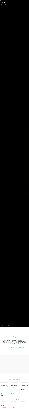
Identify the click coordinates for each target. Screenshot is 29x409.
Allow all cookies (5, 407)
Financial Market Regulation (20, 347)
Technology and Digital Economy (11, 345)
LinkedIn (2, 325)
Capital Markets (7, 347)
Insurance (12, 347)
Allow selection (13, 407)
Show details (2, 405)
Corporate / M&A (20, 345)
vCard (9, 325)
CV (5, 325)
